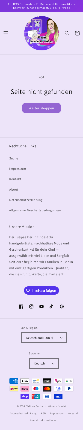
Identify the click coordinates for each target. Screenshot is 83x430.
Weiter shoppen (41, 108)
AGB (43, 413)
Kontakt (15, 179)
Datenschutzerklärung (26, 200)
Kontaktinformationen (43, 420)
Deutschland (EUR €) (39, 338)
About (13, 189)
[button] (6, 33)
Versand (73, 413)
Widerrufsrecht (57, 406)
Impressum (17, 169)
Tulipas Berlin (34, 406)
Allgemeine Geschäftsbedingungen (35, 210)
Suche (13, 158)
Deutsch (39, 363)
